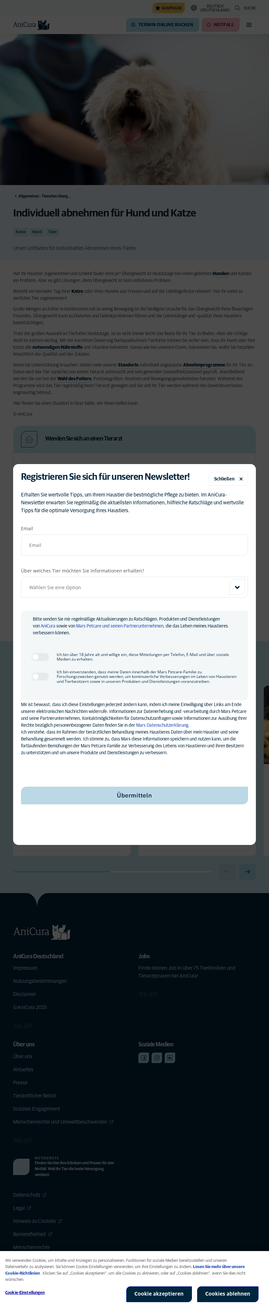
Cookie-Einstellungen (25, 1293)
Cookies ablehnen (227, 1294)
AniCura (48, 626)
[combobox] (134, 587)
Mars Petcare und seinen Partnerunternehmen (119, 626)
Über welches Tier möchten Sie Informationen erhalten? (82, 571)
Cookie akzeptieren (159, 1294)
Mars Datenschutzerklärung (162, 725)
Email (27, 528)
